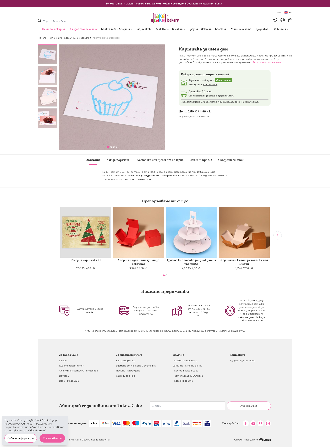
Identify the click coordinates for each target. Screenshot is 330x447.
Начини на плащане (128, 370)
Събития (280, 29)
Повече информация (20, 438)
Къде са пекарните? (71, 365)
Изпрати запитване (242, 360)
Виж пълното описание (267, 62)
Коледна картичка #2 (86, 260)
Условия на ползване (185, 360)
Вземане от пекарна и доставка (136, 365)
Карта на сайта (183, 380)
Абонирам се (248, 405)
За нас (63, 360)
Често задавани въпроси (188, 375)
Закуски (206, 29)
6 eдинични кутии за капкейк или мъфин (244, 262)
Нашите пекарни (53, 29)
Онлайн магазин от (246, 439)
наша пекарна (210, 84)
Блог (278, 12)
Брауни (193, 29)
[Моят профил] (282, 20)
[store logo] (165, 18)
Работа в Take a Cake (185, 370)
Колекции (221, 29)
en (290, 12)
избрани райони (226, 96)
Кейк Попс (162, 29)
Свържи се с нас (125, 375)
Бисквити (178, 29)
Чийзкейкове (143, 29)
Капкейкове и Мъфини (115, 29)
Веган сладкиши (69, 380)
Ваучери (64, 375)
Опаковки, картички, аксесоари (78, 370)
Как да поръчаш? (126, 360)
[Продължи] (277, 235)
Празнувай (261, 29)
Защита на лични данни (187, 365)
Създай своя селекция (84, 29)
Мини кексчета (241, 29)
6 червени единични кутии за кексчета (138, 262)
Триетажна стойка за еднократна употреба (191, 262)
